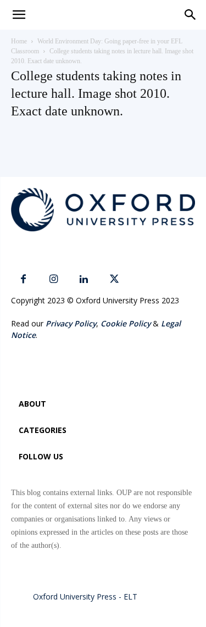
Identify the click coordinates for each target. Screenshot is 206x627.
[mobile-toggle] (18, 15)
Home (19, 41)
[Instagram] (53, 279)
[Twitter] (114, 279)
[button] (190, 15)
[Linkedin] (83, 279)
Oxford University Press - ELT (85, 596)
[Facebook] (23, 279)
